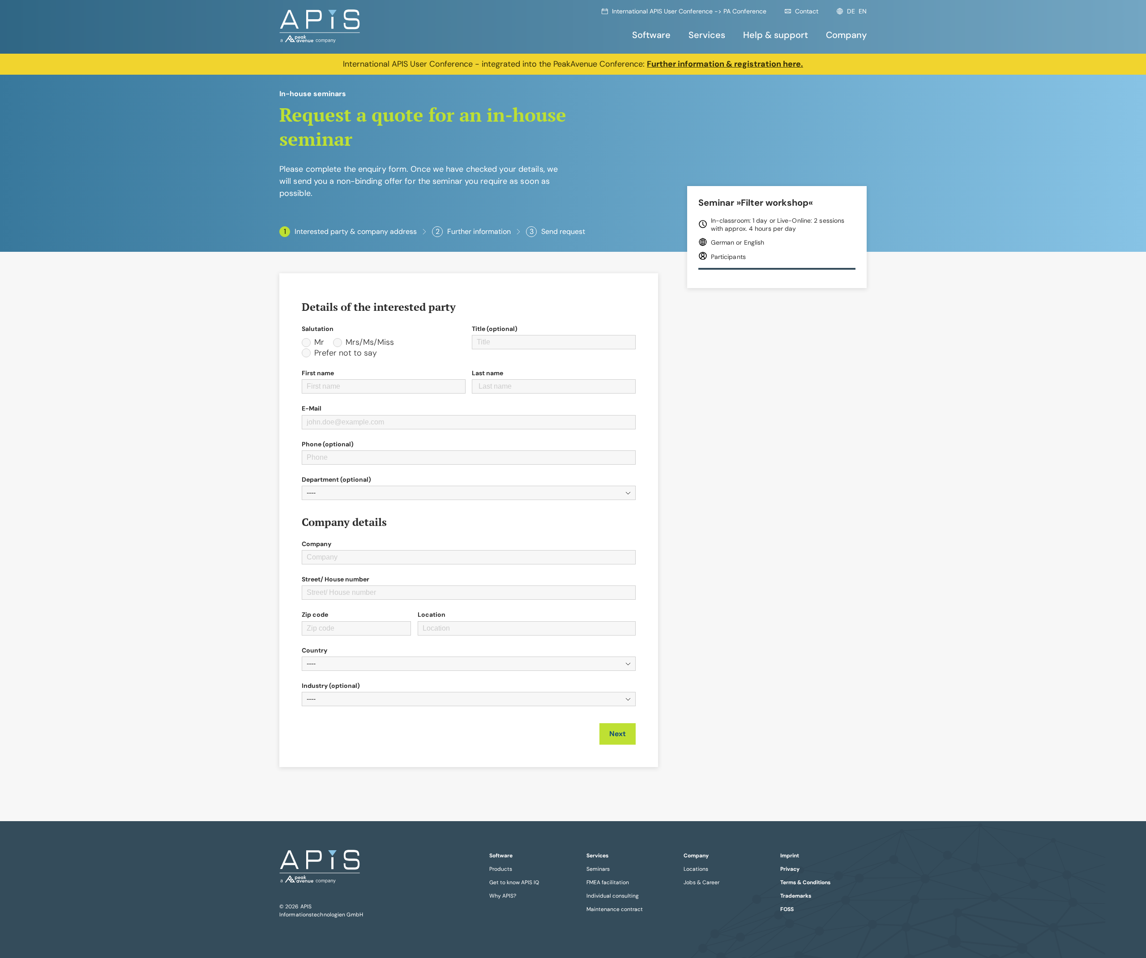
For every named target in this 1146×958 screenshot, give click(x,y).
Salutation (318, 329)
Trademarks (795, 895)
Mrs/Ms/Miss (370, 342)
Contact (806, 11)
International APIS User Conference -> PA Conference (689, 11)
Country (314, 650)
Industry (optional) (331, 686)
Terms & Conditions (805, 882)
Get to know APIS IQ (514, 882)
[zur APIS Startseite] (319, 26)
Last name (487, 373)
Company (846, 35)
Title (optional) (494, 329)
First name (318, 373)
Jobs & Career (701, 882)
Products (500, 869)
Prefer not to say (345, 353)
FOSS (787, 909)
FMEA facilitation (607, 882)
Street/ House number (335, 579)
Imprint (789, 855)
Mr (319, 342)
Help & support (775, 35)
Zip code (315, 614)
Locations (696, 869)
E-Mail (311, 408)
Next (617, 733)
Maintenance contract (614, 909)
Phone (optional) (328, 444)
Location (431, 614)
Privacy (790, 869)
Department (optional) (336, 479)
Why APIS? (502, 895)
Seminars (598, 869)
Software (651, 35)
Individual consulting (612, 895)
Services (706, 35)
